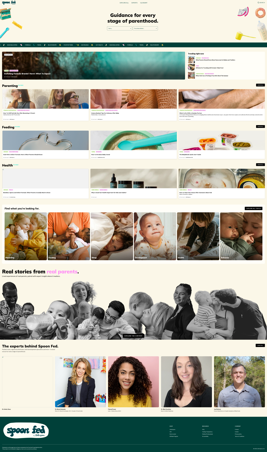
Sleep (94, 258)
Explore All (124, 3)
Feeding (52, 258)
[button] (261, 2)
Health (181, 258)
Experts (134, 3)
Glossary (143, 3)
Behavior (225, 258)
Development (141, 258)
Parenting (9, 258)
